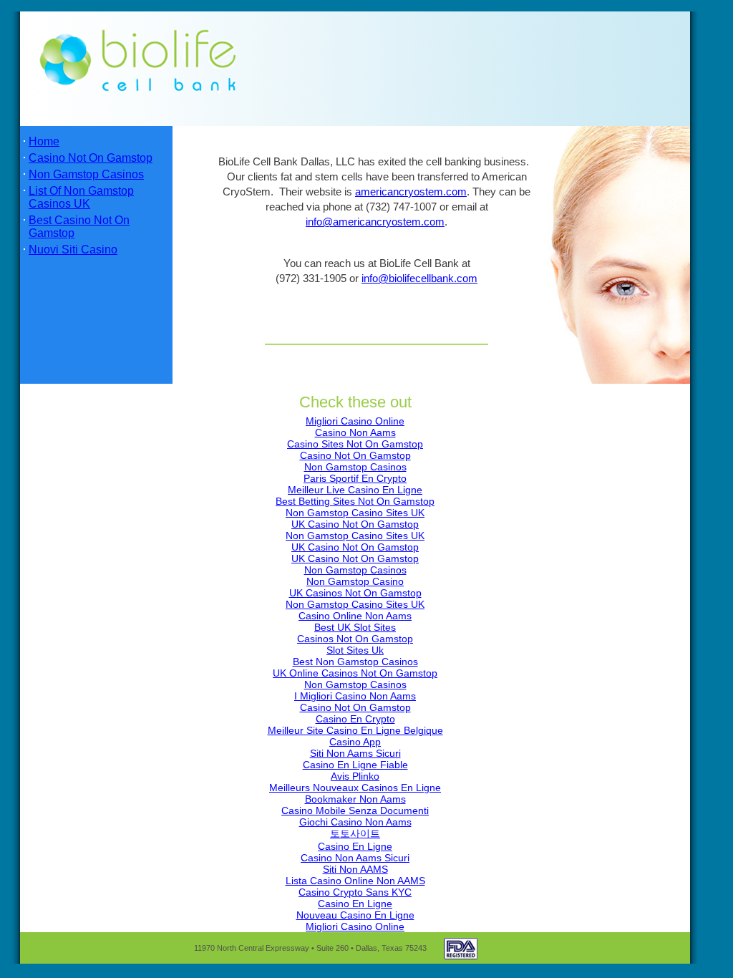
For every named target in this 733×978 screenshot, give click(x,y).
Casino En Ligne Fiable (355, 764)
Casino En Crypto (355, 719)
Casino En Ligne (355, 846)
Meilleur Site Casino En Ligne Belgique (355, 730)
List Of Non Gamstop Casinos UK (81, 197)
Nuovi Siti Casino (73, 249)
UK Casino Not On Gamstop (355, 524)
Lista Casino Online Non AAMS (355, 880)
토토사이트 (355, 833)
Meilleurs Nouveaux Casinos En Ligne (355, 787)
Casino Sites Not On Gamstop (355, 444)
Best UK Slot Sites (355, 627)
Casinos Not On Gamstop (355, 638)
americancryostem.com (411, 192)
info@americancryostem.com (375, 222)
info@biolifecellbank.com (419, 278)
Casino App (355, 741)
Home (44, 141)
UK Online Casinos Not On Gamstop (355, 673)
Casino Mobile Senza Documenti (355, 810)
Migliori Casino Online (355, 421)
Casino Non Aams (355, 432)
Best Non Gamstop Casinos (355, 661)
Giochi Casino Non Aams (355, 822)
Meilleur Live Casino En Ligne (355, 489)
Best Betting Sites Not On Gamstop (355, 501)
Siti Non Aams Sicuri (355, 753)
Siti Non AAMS (355, 869)
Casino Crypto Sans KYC (355, 892)
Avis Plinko (355, 776)
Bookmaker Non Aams (355, 799)
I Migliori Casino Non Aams (355, 696)
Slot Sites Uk (355, 650)
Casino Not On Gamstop (90, 158)
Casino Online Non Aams (355, 615)
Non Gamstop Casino (355, 581)
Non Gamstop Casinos (86, 174)
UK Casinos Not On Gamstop (355, 593)
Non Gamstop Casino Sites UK (355, 512)
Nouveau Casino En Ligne (355, 915)
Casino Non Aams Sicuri (355, 857)
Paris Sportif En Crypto (355, 478)
